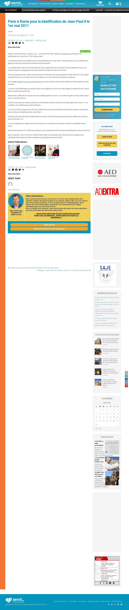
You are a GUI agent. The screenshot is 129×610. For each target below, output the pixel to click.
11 (110, 413)
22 (100, 421)
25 (110, 421)
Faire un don (80, 4)
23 (103, 421)
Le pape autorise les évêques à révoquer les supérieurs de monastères (110, 371)
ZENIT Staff (29, 40)
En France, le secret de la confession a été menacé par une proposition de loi (110, 360)
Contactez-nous (116, 601)
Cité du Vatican (44, 4)
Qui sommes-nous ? (60, 601)
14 (96, 417)
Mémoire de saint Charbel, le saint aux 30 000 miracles (110, 350)
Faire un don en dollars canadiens (49, 229)
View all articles (13, 190)
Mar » (100, 428)
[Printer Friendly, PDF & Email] (85, 51)
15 (100, 417)
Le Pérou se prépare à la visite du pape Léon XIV (52, 10)
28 (96, 424)
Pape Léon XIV (32, 4)
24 (107, 421)
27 (117, 421)
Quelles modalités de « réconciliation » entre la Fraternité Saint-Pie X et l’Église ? (109, 382)
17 (107, 417)
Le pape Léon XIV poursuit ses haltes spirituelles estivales (99, 476)
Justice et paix (41, 40)
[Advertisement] (49, 249)
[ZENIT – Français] (15, 3)
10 (107, 413)
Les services (82, 601)
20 (117, 417)
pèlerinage (66, 54)
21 (96, 421)
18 (110, 417)
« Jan (96, 428)
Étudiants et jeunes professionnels (29, 82)
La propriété (73, 601)
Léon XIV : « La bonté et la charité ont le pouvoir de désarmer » (101, 10)
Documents (70, 4)
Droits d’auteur (105, 601)
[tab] (101, 558)
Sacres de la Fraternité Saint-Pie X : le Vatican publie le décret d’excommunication (110, 340)
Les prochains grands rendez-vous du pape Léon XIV (100, 462)
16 (103, 417)
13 (117, 413)
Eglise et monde (58, 4)
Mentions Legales (93, 601)
